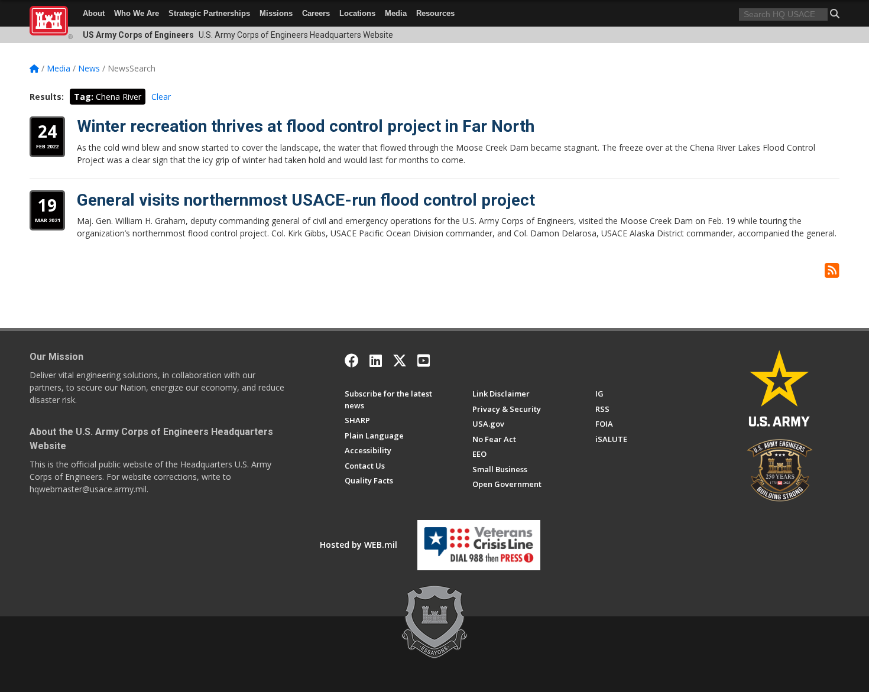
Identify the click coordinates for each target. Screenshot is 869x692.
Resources (435, 13)
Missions (276, 13)
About (94, 13)
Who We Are (136, 13)
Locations (357, 13)
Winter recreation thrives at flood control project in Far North (305, 126)
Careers (316, 13)
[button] (834, 13)
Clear (161, 96)
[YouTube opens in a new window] (423, 360)
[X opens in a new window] (400, 360)
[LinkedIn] (375, 360)
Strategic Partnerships (209, 13)
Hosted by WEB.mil (358, 544)
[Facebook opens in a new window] (352, 360)
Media (396, 13)
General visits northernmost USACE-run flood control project (306, 200)
